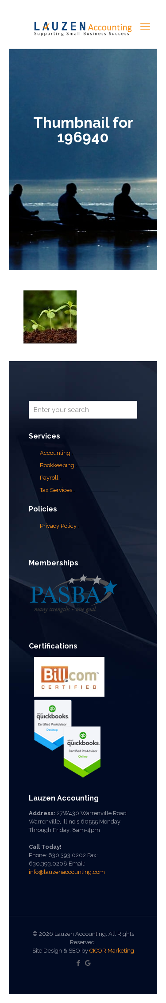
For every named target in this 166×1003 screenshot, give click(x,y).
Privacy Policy (58, 525)
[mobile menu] (145, 26)
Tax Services (56, 490)
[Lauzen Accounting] (83, 28)
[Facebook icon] (78, 963)
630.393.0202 (67, 855)
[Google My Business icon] (88, 963)
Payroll (49, 477)
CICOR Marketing (111, 950)
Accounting (55, 453)
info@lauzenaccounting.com (67, 872)
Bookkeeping (57, 465)
